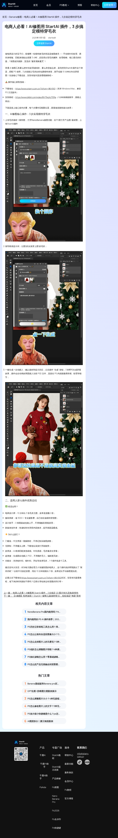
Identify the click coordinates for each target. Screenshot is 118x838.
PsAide (43, 787)
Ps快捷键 (56, 827)
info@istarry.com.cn (83, 755)
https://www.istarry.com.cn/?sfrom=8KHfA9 (35, 88)
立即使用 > (109, 5)
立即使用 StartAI (44, 43)
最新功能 (69, 763)
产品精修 (56, 778)
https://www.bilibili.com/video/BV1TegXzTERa (35, 97)
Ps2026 (55, 810)
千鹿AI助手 (44, 777)
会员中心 (69, 781)
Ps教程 (68, 789)
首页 (4, 16)
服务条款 (69, 772)
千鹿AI (43, 755)
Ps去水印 (56, 819)
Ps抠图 (55, 787)
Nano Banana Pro (55, 798)
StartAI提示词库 (56, 768)
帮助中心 (69, 755)
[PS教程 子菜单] (68, 5)
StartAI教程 (56, 757)
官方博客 (69, 798)
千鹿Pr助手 (44, 765)
